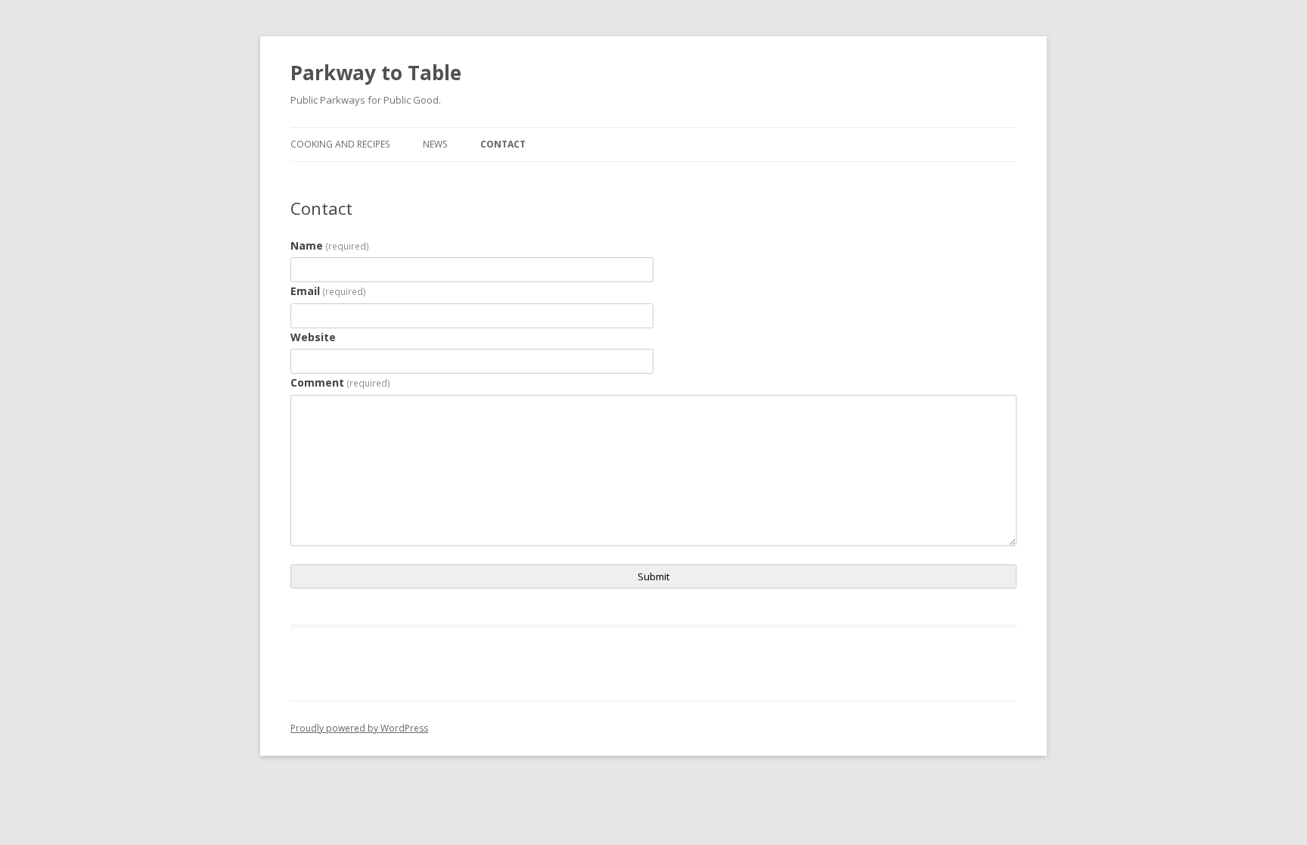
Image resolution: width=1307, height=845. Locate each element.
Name (329, 245)
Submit (653, 576)
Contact (503, 144)
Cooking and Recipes (340, 144)
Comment (340, 382)
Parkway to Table (375, 72)
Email (328, 291)
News (435, 144)
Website (313, 337)
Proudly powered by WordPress (359, 728)
